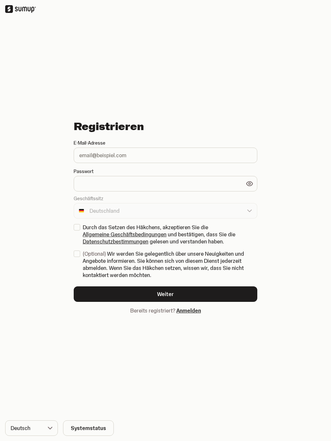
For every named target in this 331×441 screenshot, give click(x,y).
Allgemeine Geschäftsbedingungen (124, 234)
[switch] (249, 183)
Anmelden (188, 310)
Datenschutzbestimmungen (115, 241)
